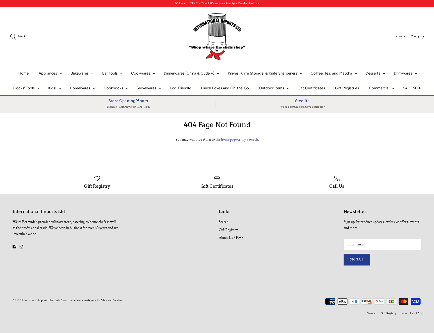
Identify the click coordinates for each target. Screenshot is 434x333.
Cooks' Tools (24, 88)
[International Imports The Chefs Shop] (217, 36)
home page (229, 139)
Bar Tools (110, 73)
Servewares (146, 88)
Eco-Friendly (180, 88)
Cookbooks (113, 88)
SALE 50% (412, 88)
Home (23, 73)
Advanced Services (111, 300)
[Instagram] (21, 246)
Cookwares (140, 73)
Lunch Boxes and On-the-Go (225, 88)
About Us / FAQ (231, 237)
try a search (249, 139)
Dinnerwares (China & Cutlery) (189, 73)
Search (224, 222)
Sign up (357, 259)
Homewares (80, 88)
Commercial (379, 88)
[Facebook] (14, 246)
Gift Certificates (311, 88)
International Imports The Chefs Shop (44, 300)
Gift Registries (347, 88)
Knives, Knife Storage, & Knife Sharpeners (262, 73)
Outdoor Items (271, 88)
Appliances (48, 73)
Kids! (52, 88)
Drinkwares (403, 73)
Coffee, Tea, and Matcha (331, 73)
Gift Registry (228, 230)
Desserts (373, 73)
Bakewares (80, 73)
